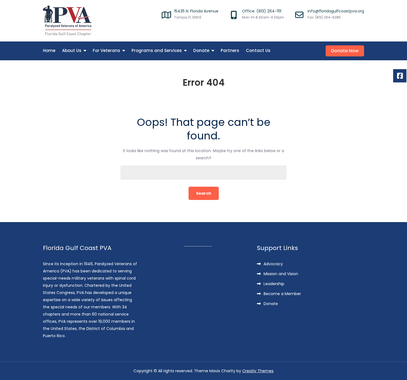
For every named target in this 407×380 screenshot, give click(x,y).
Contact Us (258, 50)
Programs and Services (157, 50)
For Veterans (106, 50)
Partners (230, 50)
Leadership (274, 284)
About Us (71, 50)
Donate (201, 50)
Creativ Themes (258, 371)
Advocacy (273, 264)
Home (49, 50)
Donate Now (345, 51)
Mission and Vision (281, 274)
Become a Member (282, 293)
